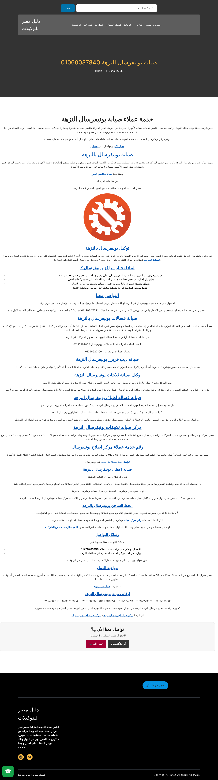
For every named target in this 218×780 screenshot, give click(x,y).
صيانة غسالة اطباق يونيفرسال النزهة (107, 397)
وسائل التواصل (107, 534)
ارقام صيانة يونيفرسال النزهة (107, 593)
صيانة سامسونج (102, 586)
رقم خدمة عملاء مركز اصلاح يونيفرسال (107, 447)
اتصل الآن (119, 146)
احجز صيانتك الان (155, 685)
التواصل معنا (107, 295)
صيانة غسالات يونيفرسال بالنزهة (107, 318)
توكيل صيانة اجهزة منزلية (31, 774)
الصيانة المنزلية (152, 259)
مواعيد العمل (107, 567)
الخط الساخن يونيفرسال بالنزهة (107, 505)
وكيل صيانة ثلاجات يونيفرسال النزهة (107, 374)
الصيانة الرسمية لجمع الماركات (61, 527)
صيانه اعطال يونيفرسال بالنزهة (107, 469)
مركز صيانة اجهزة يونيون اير (86, 615)
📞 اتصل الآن (96, 644)
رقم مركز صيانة (132, 520)
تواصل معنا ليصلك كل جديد (115, 461)
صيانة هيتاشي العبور (101, 173)
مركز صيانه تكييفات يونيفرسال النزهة (107, 427)
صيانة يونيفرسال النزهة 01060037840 (109, 62)
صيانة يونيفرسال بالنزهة (107, 154)
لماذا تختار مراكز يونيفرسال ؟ (107, 267)
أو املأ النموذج (118, 644)
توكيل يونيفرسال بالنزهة (107, 248)
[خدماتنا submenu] (133, 25)
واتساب (95, 146)
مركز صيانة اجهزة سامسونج (118, 615)
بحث (68, 8)
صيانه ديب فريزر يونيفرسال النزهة (107, 359)
